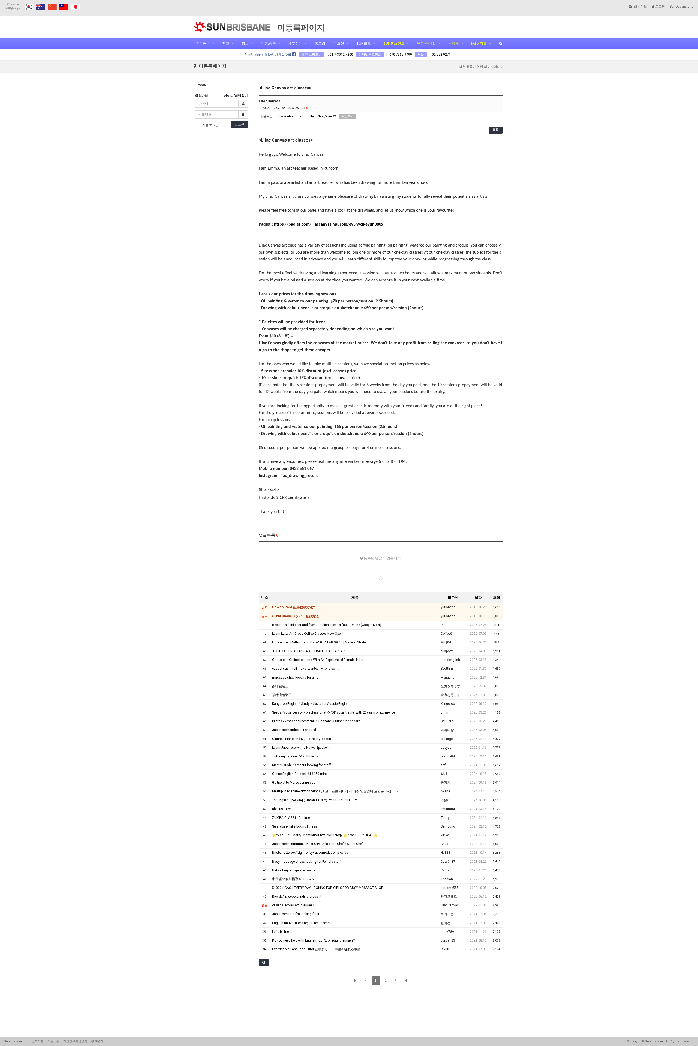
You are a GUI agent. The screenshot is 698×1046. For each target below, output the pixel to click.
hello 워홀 (479, 43)
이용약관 (53, 1041)
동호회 (320, 43)
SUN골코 (363, 43)
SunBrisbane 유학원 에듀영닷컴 (268, 55)
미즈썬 (338, 43)
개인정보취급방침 (75, 1041)
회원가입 (640, 6)
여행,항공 (268, 43)
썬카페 (453, 43)
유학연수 (203, 43)
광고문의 (97, 1041)
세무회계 (295, 43)
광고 (225, 43)
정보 (245, 43)
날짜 (478, 597)
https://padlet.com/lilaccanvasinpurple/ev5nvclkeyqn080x (328, 224)
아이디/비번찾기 (236, 96)
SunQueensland (681, 6)
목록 (495, 130)
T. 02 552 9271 (439, 54)
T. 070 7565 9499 (399, 54)
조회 (496, 597)
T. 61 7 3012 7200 (339, 54)
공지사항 (38, 1041)
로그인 (660, 6)
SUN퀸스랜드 (394, 43)
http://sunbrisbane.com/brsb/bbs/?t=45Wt (306, 116)
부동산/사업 (426, 43)
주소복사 (347, 116)
